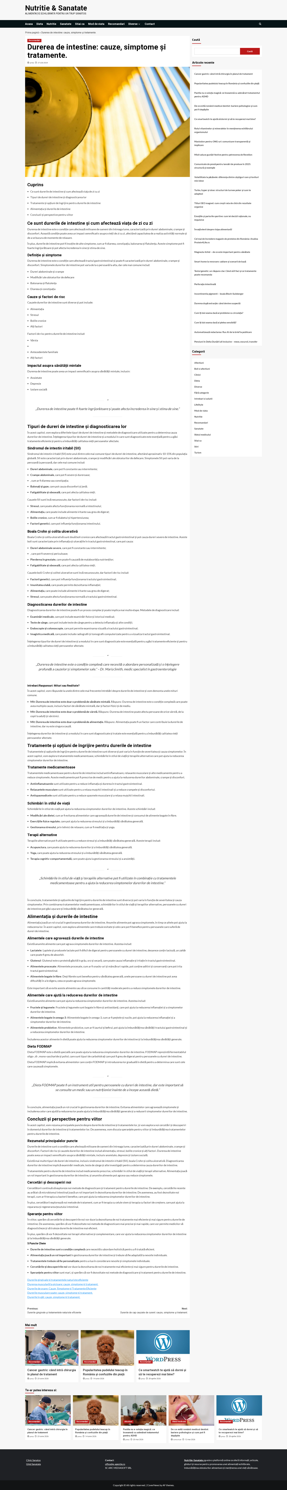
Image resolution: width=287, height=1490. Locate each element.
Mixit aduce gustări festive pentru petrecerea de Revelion (223, 154)
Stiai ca (79, 23)
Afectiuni (199, 362)
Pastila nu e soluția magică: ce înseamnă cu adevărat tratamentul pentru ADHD (227, 94)
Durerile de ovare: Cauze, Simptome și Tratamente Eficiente (61, 1288)
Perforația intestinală (205, 284)
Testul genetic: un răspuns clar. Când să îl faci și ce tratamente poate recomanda (225, 273)
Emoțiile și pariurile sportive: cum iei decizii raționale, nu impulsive (222, 218)
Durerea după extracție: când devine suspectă (217, 303)
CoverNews (153, 1485)
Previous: (54, 1310)
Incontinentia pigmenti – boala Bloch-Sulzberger (219, 293)
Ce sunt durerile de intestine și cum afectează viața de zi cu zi (65, 191)
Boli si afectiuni (202, 368)
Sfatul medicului (202, 434)
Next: (154, 1310)
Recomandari (116, 23)
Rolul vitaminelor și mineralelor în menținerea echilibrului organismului (223, 130)
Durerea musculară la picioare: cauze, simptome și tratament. (62, 1284)
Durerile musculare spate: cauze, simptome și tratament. (60, 1292)
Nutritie (51, 23)
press (32, 63)
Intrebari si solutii (203, 398)
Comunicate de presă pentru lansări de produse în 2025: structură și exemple (222, 166)
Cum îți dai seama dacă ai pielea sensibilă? (215, 322)
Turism (197, 452)
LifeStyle (198, 404)
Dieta (39, 23)
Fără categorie (201, 392)
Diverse (133, 23)
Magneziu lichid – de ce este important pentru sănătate (222, 252)
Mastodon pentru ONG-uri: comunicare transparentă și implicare (222, 143)
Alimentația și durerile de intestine (50, 208)
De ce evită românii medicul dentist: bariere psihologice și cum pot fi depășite (225, 107)
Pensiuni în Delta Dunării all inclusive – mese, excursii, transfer (225, 341)
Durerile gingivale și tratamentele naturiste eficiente (57, 1279)
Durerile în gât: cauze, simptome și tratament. (53, 1297)
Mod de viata (96, 23)
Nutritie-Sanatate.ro (195, 1460)
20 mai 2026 (138, 1440)
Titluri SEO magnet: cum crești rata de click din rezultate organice (222, 205)
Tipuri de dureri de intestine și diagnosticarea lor (58, 197)
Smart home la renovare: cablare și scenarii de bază (220, 261)
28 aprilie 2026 (155, 1379)
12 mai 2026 (190, 1440)
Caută (196, 40)
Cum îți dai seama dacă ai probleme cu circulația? (218, 313)
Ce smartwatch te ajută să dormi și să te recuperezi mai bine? (225, 119)
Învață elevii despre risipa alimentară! (213, 229)
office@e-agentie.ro (115, 1464)
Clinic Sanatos (33, 1460)
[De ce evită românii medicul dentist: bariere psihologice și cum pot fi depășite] (191, 1410)
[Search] (260, 23)
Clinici (197, 374)
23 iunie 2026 (43, 1379)
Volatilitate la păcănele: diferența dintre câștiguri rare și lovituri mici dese (226, 179)
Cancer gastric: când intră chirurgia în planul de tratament (223, 73)
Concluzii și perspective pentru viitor (51, 214)
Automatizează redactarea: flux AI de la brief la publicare (223, 332)
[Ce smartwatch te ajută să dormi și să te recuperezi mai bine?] (163, 1348)
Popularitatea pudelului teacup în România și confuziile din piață (226, 83)
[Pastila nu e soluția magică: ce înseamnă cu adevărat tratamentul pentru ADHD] (143, 1410)
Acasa (29, 23)
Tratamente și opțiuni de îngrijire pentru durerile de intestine (65, 203)
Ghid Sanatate (33, 1464)
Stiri (196, 446)
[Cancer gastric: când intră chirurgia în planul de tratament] (51, 1348)
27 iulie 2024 (43, 63)
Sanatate (65, 23)
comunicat (177, 1439)
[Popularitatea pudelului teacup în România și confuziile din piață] (107, 1348)
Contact (150, 23)
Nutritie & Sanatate (56, 8)
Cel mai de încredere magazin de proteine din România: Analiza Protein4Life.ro (226, 240)
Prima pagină (32, 32)
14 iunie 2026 (98, 1379)
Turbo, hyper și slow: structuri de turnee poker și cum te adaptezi (222, 192)
